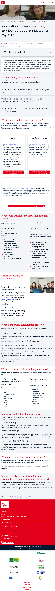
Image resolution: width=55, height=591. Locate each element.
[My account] (49, 2)
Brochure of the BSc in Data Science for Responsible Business (13, 172)
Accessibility (27, 589)
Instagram (12, 46)
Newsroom (4, 509)
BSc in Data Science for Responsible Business (10, 145)
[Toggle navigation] (52, 2)
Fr (40, 2)
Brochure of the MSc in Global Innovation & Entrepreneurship (39, 172)
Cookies (27, 584)
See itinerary (7, 538)
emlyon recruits (5, 519)
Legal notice (27, 582)
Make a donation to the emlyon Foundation (13, 516)
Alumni (3, 514)
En (43, 2)
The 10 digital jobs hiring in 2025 (21, 497)
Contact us (8, 522)
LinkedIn (20, 46)
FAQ (6, 531)
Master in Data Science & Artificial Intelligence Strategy (21, 188)
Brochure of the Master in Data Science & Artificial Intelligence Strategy (26, 206)
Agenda (3, 511)
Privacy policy (27, 587)
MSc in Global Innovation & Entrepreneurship (37, 145)
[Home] (3, 2)
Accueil (3, 21)
